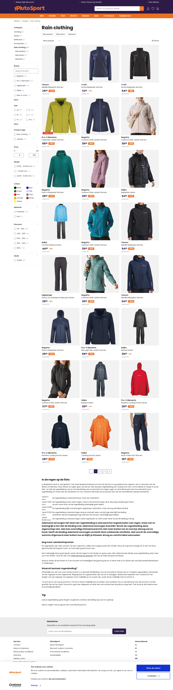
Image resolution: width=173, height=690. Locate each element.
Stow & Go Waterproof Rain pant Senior (58, 296)
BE (136, 648)
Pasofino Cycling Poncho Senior (134, 401)
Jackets (20, 139)
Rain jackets (21, 51)
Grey (31, 194)
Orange (20, 198)
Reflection (19, 39)
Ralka (19, 90)
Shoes (18, 36)
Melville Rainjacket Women (132, 243)
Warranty (17, 655)
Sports (73, 16)
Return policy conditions (23, 651)
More (16, 99)
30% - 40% (21, 243)
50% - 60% (21, 238)
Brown (31, 198)
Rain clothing (35, 21)
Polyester (20, 211)
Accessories (20, 43)
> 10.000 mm (22, 171)
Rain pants (21, 55)
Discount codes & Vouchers (61, 648)
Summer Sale (125, 16)
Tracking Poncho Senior (91, 454)
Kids (63, 16)
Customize (152, 676)
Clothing (19, 32)
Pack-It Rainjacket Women (53, 191)
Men (42, 16)
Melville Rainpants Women (52, 85)
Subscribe (119, 631)
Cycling (25, 21)
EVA (18, 216)
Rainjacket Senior (128, 191)
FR (136, 651)
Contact (17, 645)
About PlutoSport (57, 645)
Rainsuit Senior (127, 348)
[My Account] (148, 8)
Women (52, 16)
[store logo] (29, 8)
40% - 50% (21, 233)
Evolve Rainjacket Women (92, 85)
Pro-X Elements (23, 81)
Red (18, 194)
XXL (30, 119)
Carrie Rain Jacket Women (53, 138)
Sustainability (55, 655)
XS (18, 110)
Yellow (19, 201)
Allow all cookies (153, 668)
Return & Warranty (21, 648)
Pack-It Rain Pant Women (131, 454)
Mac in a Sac (22, 95)
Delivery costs (19, 658)
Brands (85, 16)
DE (136, 655)
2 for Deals (109, 16)
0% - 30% (20, 229)
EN (136, 658)
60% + (19, 248)
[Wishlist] (152, 8)
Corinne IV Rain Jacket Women (94, 138)
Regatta (20, 76)
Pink (30, 191)
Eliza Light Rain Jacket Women (93, 348)
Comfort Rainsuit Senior (51, 243)
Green (19, 191)
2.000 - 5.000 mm (24, 176)
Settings (34, 685)
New (96, 16)
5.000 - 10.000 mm (24, 166)
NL (136, 645)
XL (18, 119)
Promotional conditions (59, 651)
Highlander (21, 85)
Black (19, 187)
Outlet (19, 260)
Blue (30, 187)
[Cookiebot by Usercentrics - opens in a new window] (15, 685)
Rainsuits (20, 59)
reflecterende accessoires (82, 556)
